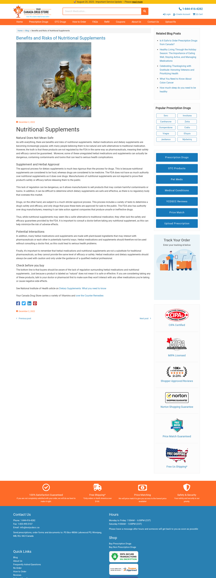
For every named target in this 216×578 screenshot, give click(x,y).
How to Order (79, 21)
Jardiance (166, 139)
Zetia (187, 121)
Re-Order (17, 568)
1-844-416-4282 (28, 520)
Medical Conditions (177, 190)
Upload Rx (170, 21)
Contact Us (153, 21)
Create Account (183, 14)
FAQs (95, 21)
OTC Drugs (60, 21)
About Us (136, 21)
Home (19, 21)
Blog (27, 31)
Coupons (120, 21)
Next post (144, 318)
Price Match (176, 212)
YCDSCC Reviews (176, 201)
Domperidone (166, 127)
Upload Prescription (176, 223)
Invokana (187, 115)
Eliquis (187, 133)
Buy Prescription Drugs (120, 543)
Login (168, 14)
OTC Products (177, 168)
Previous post (25, 318)
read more (137, 1)
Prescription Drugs (38, 21)
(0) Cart (199, 14)
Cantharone (165, 121)
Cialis (187, 127)
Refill (106, 21)
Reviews (17, 575)
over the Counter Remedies (89, 295)
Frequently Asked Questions (27, 564)
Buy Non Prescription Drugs (122, 547)
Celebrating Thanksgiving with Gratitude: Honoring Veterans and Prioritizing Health (177, 70)
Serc (166, 115)
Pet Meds (177, 179)
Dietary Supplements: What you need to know (82, 288)
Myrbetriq (187, 139)
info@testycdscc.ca (29, 527)
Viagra (166, 133)
